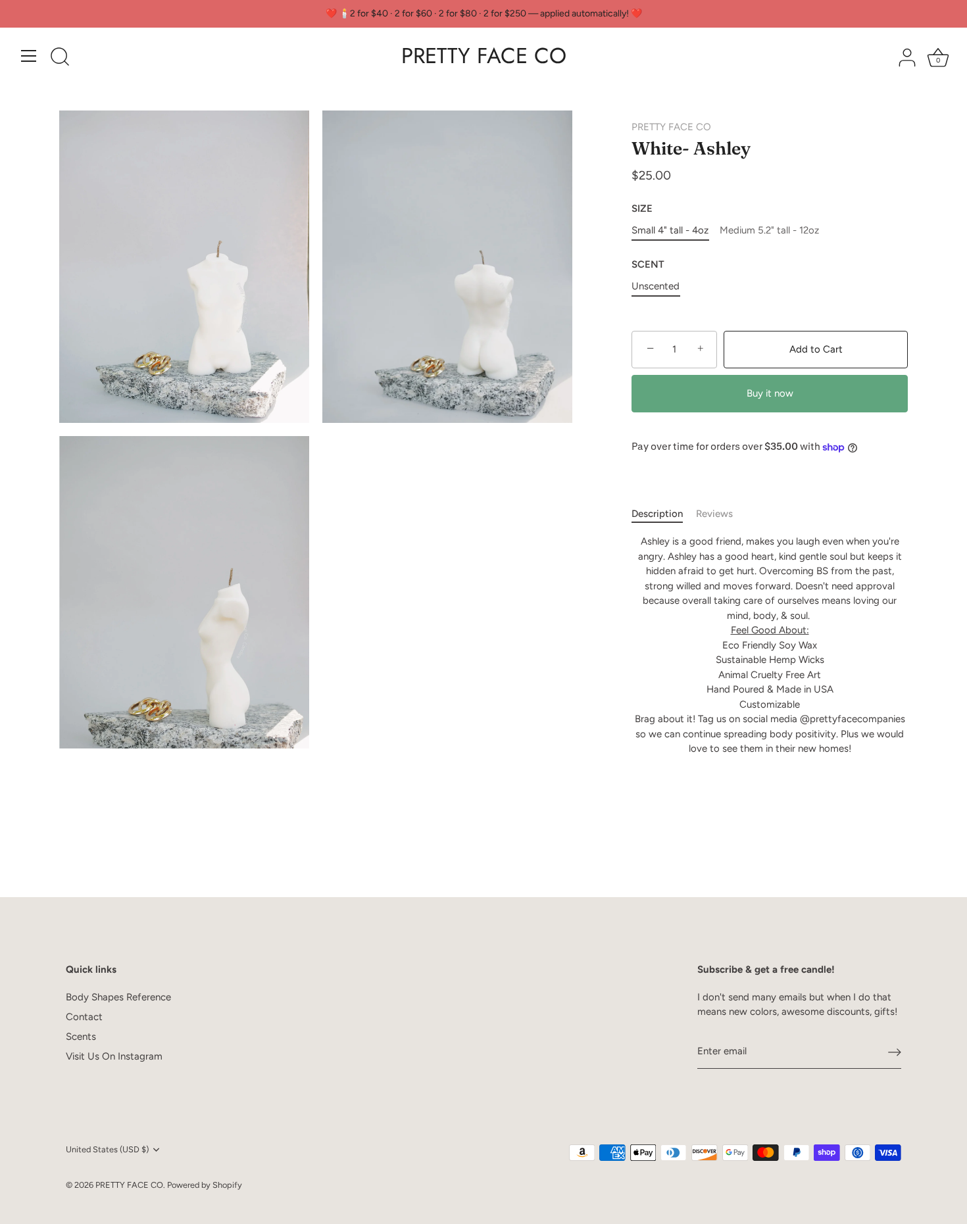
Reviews (714, 514)
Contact (84, 1017)
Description (657, 514)
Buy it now (770, 393)
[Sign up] (894, 1051)
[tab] (664, 514)
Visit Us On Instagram (114, 1056)
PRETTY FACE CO (483, 56)
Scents (81, 1036)
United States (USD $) (107, 1149)
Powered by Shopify (204, 1185)
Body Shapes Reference (118, 997)
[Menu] (28, 55)
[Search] (59, 57)
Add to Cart (816, 349)
